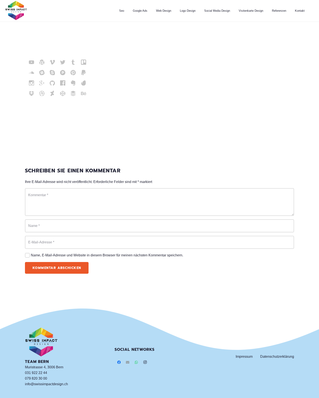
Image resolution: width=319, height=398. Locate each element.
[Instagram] (145, 362)
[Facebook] (119, 362)
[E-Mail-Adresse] (127, 362)
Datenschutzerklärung (277, 356)
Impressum (244, 356)
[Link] (16, 11)
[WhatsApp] (136, 362)
